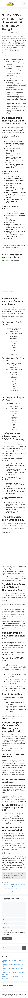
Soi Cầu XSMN (8, 882)
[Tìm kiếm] (24, 948)
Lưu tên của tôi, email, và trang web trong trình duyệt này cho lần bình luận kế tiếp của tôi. (14, 932)
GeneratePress (19, 995)
